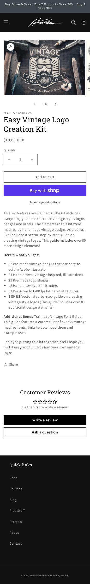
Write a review (45, 420)
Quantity (10, 150)
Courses (16, 489)
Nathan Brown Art (39, 575)
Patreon (16, 521)
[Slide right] (55, 104)
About (14, 532)
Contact (16, 543)
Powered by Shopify (58, 575)
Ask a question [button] (45, 432)
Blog (13, 499)
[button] (6, 22)
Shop (14, 478)
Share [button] (13, 364)
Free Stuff (17, 510)
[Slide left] (34, 104)
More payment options (45, 202)
